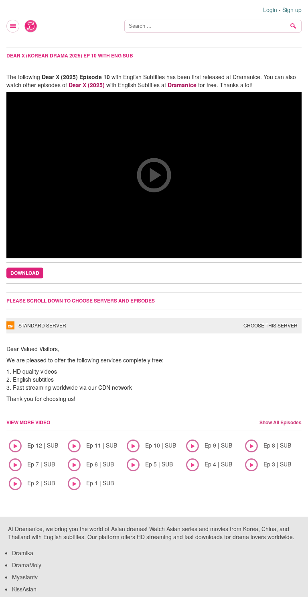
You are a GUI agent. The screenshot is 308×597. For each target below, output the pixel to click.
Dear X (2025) (87, 85)
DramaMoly (26, 565)
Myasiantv (25, 577)
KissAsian (24, 589)
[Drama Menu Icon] (13, 26)
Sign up (292, 10)
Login (270, 10)
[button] (154, 175)
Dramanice (182, 85)
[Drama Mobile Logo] (31, 26)
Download (24, 272)
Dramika (22, 553)
